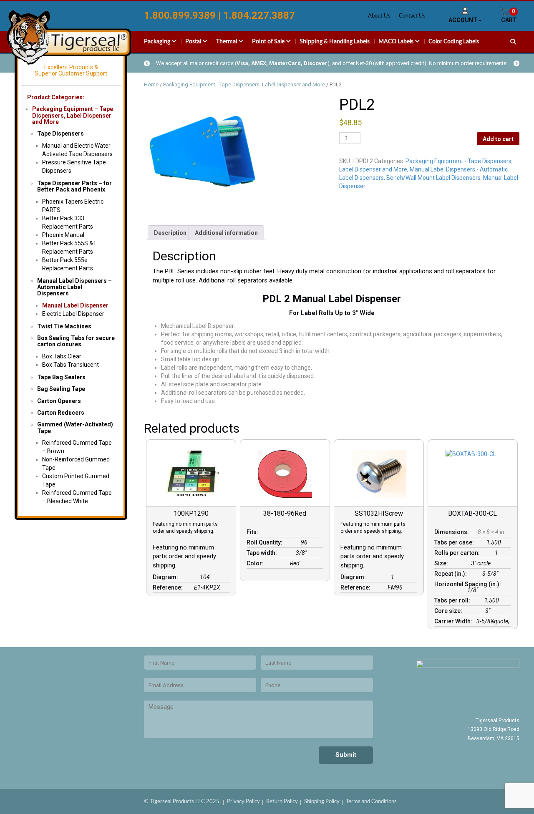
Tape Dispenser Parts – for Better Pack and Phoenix (74, 186)
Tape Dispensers (60, 133)
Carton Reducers (60, 412)
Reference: (169, 587)
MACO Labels (396, 42)
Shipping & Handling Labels (335, 42)
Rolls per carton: (458, 553)
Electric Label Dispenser (73, 313)
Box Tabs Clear (61, 356)
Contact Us (412, 16)
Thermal (227, 42)
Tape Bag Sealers (61, 377)
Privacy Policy (243, 801)
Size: (442, 563)
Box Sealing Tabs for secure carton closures (76, 341)
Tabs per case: (455, 542)
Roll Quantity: (266, 542)
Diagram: (167, 577)
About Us (379, 16)
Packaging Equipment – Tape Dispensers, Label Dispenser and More (72, 115)
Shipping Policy (322, 801)
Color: (256, 563)
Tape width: (263, 553)
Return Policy (282, 801)
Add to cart (498, 139)
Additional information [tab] (226, 232)
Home (151, 84)
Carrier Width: (454, 621)
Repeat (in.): (451, 574)
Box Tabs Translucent (70, 364)
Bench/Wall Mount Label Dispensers (433, 177)
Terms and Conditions (371, 801)
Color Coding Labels (453, 42)
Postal (193, 42)
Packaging (157, 42)
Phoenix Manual (63, 235)
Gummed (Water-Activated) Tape (75, 427)
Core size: (449, 611)
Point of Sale (269, 42)
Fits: (254, 532)
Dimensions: (452, 532)
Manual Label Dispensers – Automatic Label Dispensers (74, 287)
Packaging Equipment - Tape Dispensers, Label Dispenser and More (244, 84)
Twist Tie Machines (64, 326)
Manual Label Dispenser (75, 305)
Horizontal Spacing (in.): (469, 584)
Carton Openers (59, 401)
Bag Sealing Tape (61, 389)
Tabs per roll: (453, 600)
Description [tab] (170, 232)
